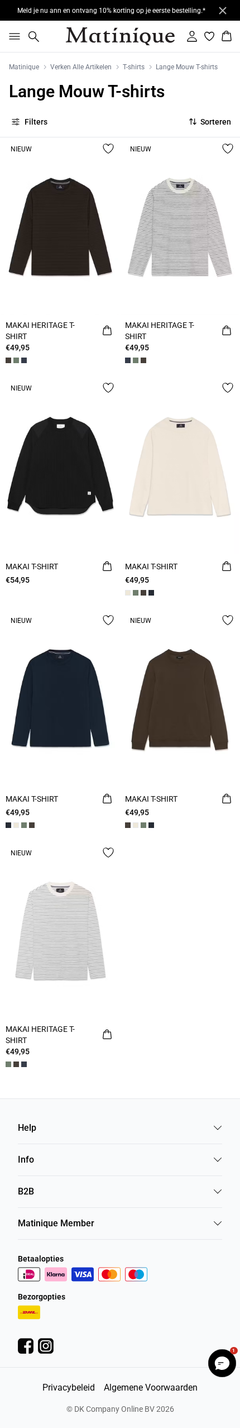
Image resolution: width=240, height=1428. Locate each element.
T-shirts (134, 67)
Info (26, 1159)
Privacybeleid (68, 1387)
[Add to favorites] (108, 149)
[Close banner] (222, 10)
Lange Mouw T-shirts (187, 67)
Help (27, 1127)
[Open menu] (12, 36)
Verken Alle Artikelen (81, 67)
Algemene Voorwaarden (151, 1387)
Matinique (24, 67)
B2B (26, 1191)
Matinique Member (56, 1223)
